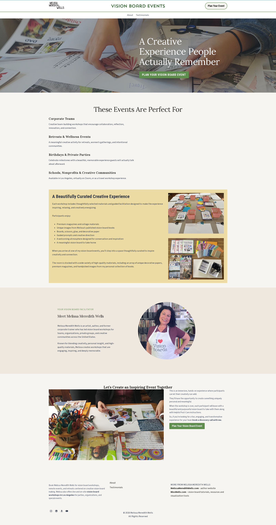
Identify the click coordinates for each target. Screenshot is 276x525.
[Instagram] (51, 511)
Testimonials (142, 15)
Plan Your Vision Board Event (187, 425)
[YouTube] (67, 511)
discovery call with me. (210, 420)
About (130, 15)
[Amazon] (61, 511)
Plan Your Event (216, 5)
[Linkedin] (56, 511)
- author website (193, 488)
